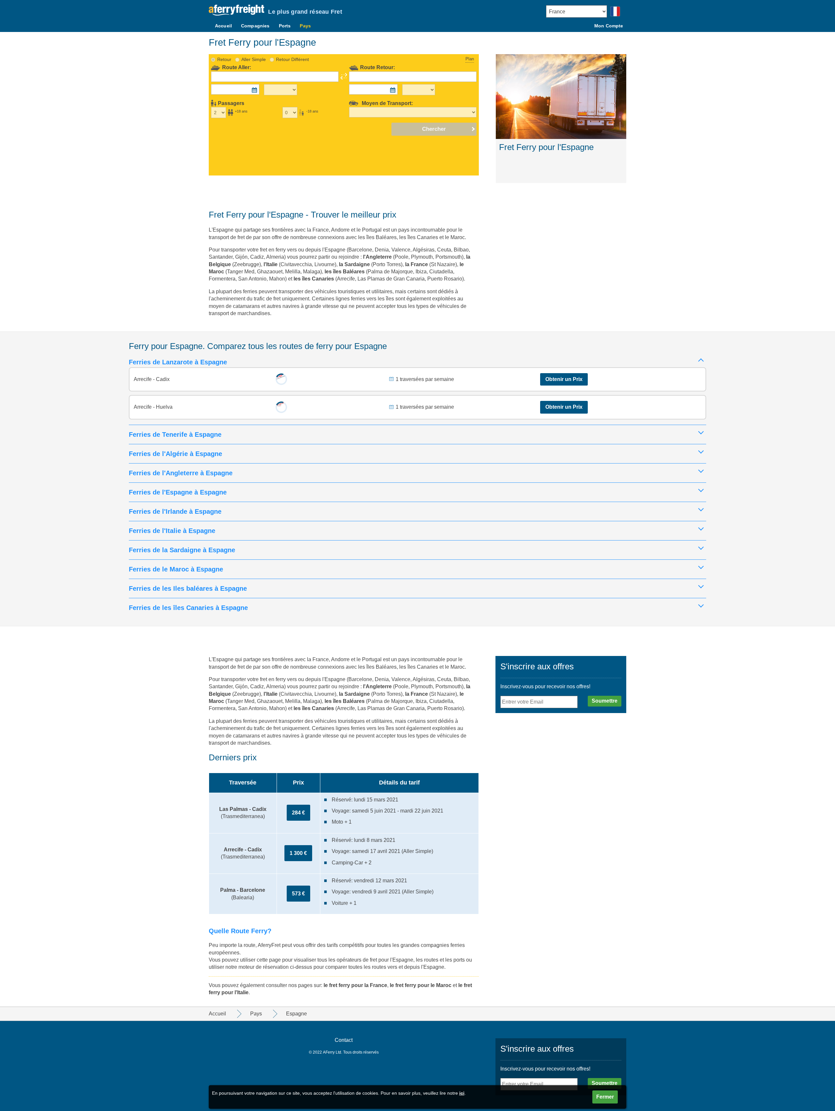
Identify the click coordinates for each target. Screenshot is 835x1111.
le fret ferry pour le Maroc (420, 985)
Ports (285, 25)
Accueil (223, 25)
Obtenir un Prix (564, 379)
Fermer (605, 1097)
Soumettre (604, 701)
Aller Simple (253, 59)
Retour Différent (292, 59)
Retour (224, 59)
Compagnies (255, 25)
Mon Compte (608, 25)
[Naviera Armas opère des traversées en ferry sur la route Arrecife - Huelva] (281, 407)
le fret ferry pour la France (355, 985)
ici (461, 1093)
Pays (305, 25)
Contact (344, 1040)
